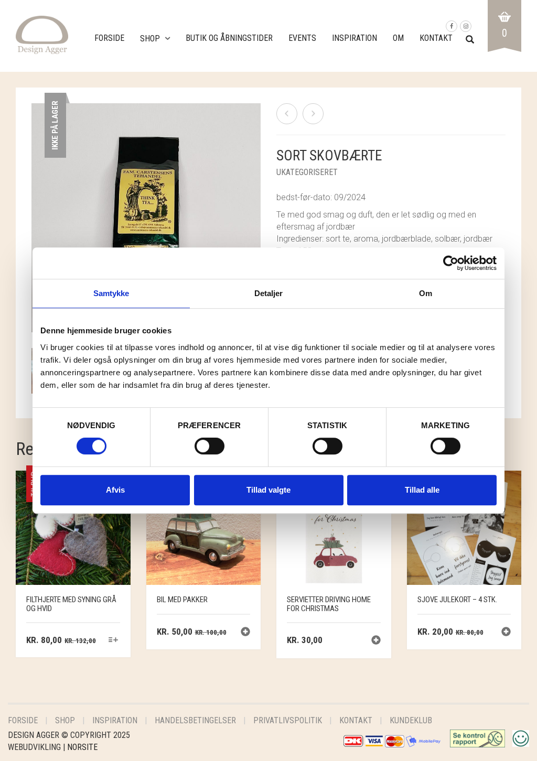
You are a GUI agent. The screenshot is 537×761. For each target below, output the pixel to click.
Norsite (82, 747)
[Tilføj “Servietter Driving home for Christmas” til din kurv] (376, 641)
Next (255, 205)
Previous (37, 205)
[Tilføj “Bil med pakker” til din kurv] (245, 632)
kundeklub (411, 720)
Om (398, 38)
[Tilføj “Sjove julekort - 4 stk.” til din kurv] (506, 632)
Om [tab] (425, 293)
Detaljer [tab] (268, 293)
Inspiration (354, 38)
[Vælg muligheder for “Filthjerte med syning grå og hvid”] (113, 641)
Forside (109, 38)
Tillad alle (422, 489)
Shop (150, 39)
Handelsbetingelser (195, 720)
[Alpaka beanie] (313, 113)
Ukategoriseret (307, 172)
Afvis (115, 489)
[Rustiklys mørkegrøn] (286, 113)
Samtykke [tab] (111, 293)
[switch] (209, 448)
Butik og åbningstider (229, 38)
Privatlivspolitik (287, 720)
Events (302, 38)
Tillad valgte (268, 489)
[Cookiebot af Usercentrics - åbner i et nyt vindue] (451, 263)
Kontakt (436, 38)
